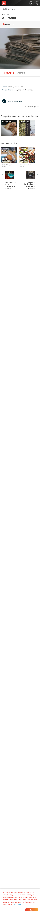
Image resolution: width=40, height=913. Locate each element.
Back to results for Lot (9, 9)
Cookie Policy (17, 904)
